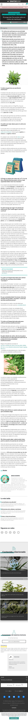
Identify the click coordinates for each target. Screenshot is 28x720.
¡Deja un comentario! (14, 641)
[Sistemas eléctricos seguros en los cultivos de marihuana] (14, 606)
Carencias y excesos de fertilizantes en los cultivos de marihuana (12, 271)
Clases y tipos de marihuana (8, 516)
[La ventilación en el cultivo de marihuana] (14, 563)
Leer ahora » (4, 273)
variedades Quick (21, 305)
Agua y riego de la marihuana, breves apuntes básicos (12, 595)
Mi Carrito (26, 4)
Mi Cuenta (22, 4)
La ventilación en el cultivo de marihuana (11, 572)
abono (18, 137)
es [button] (9, 691)
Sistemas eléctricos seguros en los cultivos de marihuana (12, 616)
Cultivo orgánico (22, 14)
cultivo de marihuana (6, 132)
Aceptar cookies (14, 718)
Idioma (7, 691)
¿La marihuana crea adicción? (8, 502)
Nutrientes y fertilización (9, 14)
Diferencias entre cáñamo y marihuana (11, 509)
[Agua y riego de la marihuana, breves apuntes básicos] (14, 585)
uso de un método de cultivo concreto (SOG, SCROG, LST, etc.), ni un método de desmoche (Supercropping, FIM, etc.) (14, 347)
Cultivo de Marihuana (15, 12)
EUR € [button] (20, 691)
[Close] (26, 7)
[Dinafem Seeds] (14, 1)
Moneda (17, 691)
